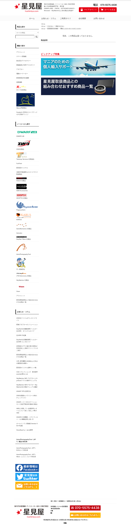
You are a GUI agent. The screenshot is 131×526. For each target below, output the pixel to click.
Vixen (18, 291)
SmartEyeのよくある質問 (24, 430)
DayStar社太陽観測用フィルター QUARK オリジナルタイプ (27, 330)
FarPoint (19, 163)
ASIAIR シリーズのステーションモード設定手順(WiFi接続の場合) (26, 403)
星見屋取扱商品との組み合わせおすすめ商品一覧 (27, 356)
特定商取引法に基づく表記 (71, 501)
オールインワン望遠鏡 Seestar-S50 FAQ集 (27, 424)
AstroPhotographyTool (23, 254)
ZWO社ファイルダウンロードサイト (26, 319)
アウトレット (20, 52)
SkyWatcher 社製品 (22, 280)
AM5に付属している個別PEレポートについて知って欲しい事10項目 (26, 411)
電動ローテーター (22, 73)
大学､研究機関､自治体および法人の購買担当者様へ (27, 362)
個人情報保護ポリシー (62, 501)
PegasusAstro (20, 210)
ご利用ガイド (65, 18)
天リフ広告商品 (21, 90)
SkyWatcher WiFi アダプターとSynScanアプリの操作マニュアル (26, 379)
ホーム (32, 18)
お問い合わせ (99, 18)
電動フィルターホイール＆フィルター (70, 28)
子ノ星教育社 (20, 269)
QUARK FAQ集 (21, 335)
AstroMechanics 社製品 (23, 229)
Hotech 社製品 (21, 180)
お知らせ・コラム (48, 18)
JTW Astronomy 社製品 (23, 276)
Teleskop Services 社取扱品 (25, 159)
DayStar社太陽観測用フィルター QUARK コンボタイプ (27, 341)
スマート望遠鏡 (21, 56)
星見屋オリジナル (22, 168)
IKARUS (19, 219)
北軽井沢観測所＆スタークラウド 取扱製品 (27, 173)
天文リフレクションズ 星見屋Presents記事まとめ (27, 373)
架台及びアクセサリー (23, 60)
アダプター (20, 69)
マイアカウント (90, 10)
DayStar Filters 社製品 (23, 239)
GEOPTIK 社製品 (21, 198)
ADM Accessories (22, 190)
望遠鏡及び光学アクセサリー (25, 65)
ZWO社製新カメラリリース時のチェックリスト (26, 397)
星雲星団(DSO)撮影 (22, 78)
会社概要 (82, 18)
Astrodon (19, 233)
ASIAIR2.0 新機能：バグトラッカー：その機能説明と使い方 (27, 418)
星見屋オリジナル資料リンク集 (26, 367)
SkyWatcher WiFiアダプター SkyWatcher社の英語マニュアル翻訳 (26, 386)
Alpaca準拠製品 (21, 108)
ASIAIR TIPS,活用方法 (23, 391)
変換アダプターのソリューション (27, 324)
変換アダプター (60, 26)
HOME (51, 501)
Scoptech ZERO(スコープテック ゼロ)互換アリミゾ (26, 113)
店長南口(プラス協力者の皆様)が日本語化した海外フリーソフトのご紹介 (27, 348)
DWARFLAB (20, 136)
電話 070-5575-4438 (105, 4)
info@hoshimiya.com (51, 513)
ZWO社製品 (20, 149)
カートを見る (109, 10)
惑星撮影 (19, 82)
